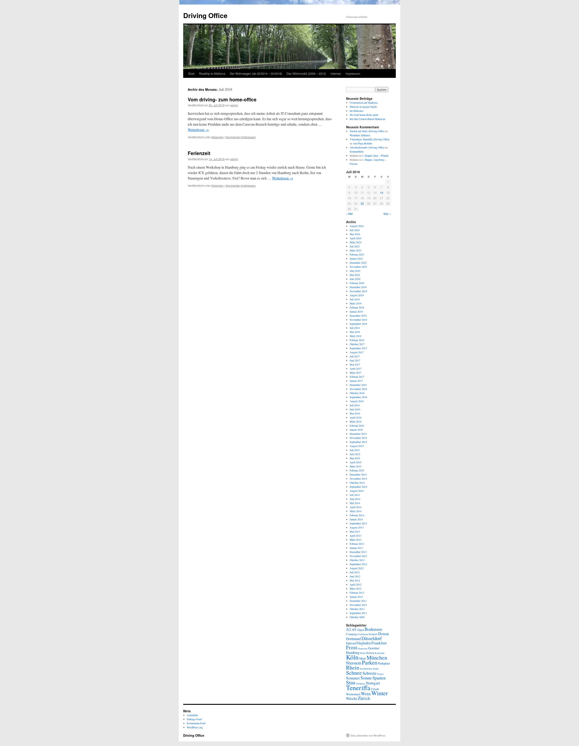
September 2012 (358, 564)
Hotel (363, 653)
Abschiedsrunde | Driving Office (367, 147)
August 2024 (357, 226)
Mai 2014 (355, 503)
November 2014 (358, 478)
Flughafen (363, 643)
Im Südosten (356, 110)
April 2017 (355, 368)
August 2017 (357, 352)
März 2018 (355, 336)
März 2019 (355, 303)
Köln (352, 657)
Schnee (354, 672)
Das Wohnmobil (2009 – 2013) (306, 73)
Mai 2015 (355, 458)
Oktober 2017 (357, 344)
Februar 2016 (357, 425)
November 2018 (358, 319)
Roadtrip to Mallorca (212, 73)
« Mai (349, 213)
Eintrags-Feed (194, 719)
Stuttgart (373, 683)
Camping (351, 634)
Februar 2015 (357, 470)
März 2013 (355, 539)
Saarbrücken (366, 668)
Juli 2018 (355, 328)
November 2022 (358, 266)
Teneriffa (358, 687)
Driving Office (205, 15)
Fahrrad (351, 643)
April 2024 (355, 238)
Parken (369, 662)
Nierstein (353, 663)
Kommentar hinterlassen (241, 137)
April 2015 (355, 462)
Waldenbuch (353, 694)
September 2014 (358, 486)
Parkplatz (384, 663)
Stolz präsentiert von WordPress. (368, 735)
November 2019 (358, 291)
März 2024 (355, 242)
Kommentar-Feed (196, 723)
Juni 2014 (355, 499)
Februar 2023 (357, 254)
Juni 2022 (355, 271)
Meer (362, 658)
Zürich (364, 698)
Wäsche (351, 698)
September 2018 (358, 323)
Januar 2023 (356, 258)
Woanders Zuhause (360, 135)
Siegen (380, 673)
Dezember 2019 (358, 287)
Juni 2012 (355, 576)
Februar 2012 (357, 592)
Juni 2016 (355, 409)
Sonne (366, 678)
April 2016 (355, 417)
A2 (348, 629)
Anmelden (192, 715)
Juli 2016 (355, 405)
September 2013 (358, 523)
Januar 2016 (356, 429)
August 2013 (357, 527)
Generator (363, 648)
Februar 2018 (357, 340)
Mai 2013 (355, 531)
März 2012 (355, 588)
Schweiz (369, 673)
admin (234, 105)
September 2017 (358, 348)
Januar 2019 (356, 311)
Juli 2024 (355, 230)
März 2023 (355, 250)
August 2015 (357, 446)
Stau (350, 682)
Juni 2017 (355, 360)
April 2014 (355, 507)
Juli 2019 (355, 299)
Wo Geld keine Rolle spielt (364, 115)
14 (381, 192)
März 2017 (355, 372)
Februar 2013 (357, 543)
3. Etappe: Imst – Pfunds (375, 155)
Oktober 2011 (357, 609)
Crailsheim (362, 634)
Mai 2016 (355, 413)
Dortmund (353, 638)
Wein (366, 694)
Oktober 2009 (357, 617)
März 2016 (355, 421)
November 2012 (358, 556)
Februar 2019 (357, 307)
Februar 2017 (357, 376)
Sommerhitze (357, 151)
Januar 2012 (356, 596)
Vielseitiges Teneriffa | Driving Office (369, 139)
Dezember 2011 (358, 601)
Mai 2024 (355, 234)
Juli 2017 (355, 356)
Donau (383, 633)
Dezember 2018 (358, 315)
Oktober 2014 (357, 482)
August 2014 (357, 491)
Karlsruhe (379, 653)
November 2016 (358, 389)
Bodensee (373, 629)
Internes (335, 73)
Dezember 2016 (358, 385)
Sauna (376, 668)
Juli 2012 (355, 572)
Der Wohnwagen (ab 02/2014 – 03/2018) (256, 73)
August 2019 (357, 295)
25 (362, 203)
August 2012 (357, 568)
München (377, 657)
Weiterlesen (198, 129)
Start (191, 73)
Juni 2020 (355, 279)
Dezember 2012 (358, 552)
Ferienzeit (199, 153)
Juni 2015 (355, 454)
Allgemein (217, 137)
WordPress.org (195, 727)
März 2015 (355, 466)
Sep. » (387, 213)
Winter (379, 693)
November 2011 (358, 605)
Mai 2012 (355, 580)
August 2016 (357, 401)
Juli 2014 (355, 495)
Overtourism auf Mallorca (363, 102)
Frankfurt (379, 643)
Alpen (360, 630)
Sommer (353, 678)
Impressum (353, 73)
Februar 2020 (357, 283)
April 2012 (355, 584)
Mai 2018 (355, 332)
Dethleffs (373, 634)
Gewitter (373, 648)
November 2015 (358, 438)
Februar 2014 (357, 515)
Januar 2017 (356, 381)
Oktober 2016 (357, 393)
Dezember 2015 (358, 433)
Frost (351, 647)
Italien (370, 653)
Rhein (352, 667)
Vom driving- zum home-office (222, 99)
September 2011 (358, 613)
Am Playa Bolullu (362, 143)
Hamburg (353, 652)
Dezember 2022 (358, 262)
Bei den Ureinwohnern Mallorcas (367, 119)
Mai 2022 (355, 275)
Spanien (379, 678)
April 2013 (355, 535)
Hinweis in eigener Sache (363, 106)
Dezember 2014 (358, 474)
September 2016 (358, 397)
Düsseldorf (371, 638)
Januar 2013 (356, 548)
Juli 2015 (355, 450)
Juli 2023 (355, 246)
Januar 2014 (356, 519)
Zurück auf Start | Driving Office (367, 131)
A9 (354, 629)
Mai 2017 (355, 364)
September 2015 (358, 442)
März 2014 (355, 511)
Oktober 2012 (357, 560)
